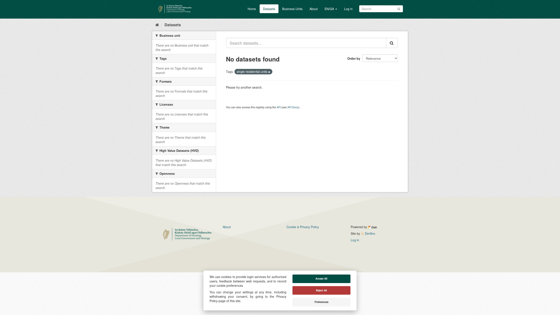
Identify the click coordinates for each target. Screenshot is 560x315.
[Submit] (399, 8)
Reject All (321, 290)
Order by (353, 58)
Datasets (269, 9)
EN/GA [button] (330, 9)
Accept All (321, 278)
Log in (348, 9)
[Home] (157, 24)
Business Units (292, 9)
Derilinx (369, 233)
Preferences (321, 302)
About (314, 9)
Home (252, 9)
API (279, 107)
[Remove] (269, 72)
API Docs (292, 107)
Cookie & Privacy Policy (303, 227)
